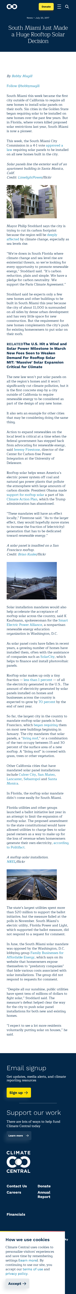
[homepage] (12, 6)
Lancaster (14, 779)
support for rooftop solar (25, 495)
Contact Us (17, 1186)
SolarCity (47, 656)
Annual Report (44, 1194)
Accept (14, 1283)
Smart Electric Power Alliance (37, 623)
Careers (14, 1192)
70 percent (47, 702)
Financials (16, 1214)
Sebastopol (32, 779)
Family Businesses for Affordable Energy (35, 955)
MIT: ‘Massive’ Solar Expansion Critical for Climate (35, 364)
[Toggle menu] (59, 7)
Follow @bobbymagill (23, 86)
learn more (28, 1260)
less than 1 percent (38, 680)
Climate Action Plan (22, 499)
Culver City (27, 774)
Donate (46, 6)
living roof (30, 738)
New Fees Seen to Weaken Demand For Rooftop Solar (31, 355)
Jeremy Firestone (27, 449)
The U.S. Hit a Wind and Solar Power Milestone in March (37, 346)
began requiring (46, 725)
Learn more (15, 1135)
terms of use (33, 1269)
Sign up (16, 1092)
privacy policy (16, 1273)
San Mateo (46, 774)
